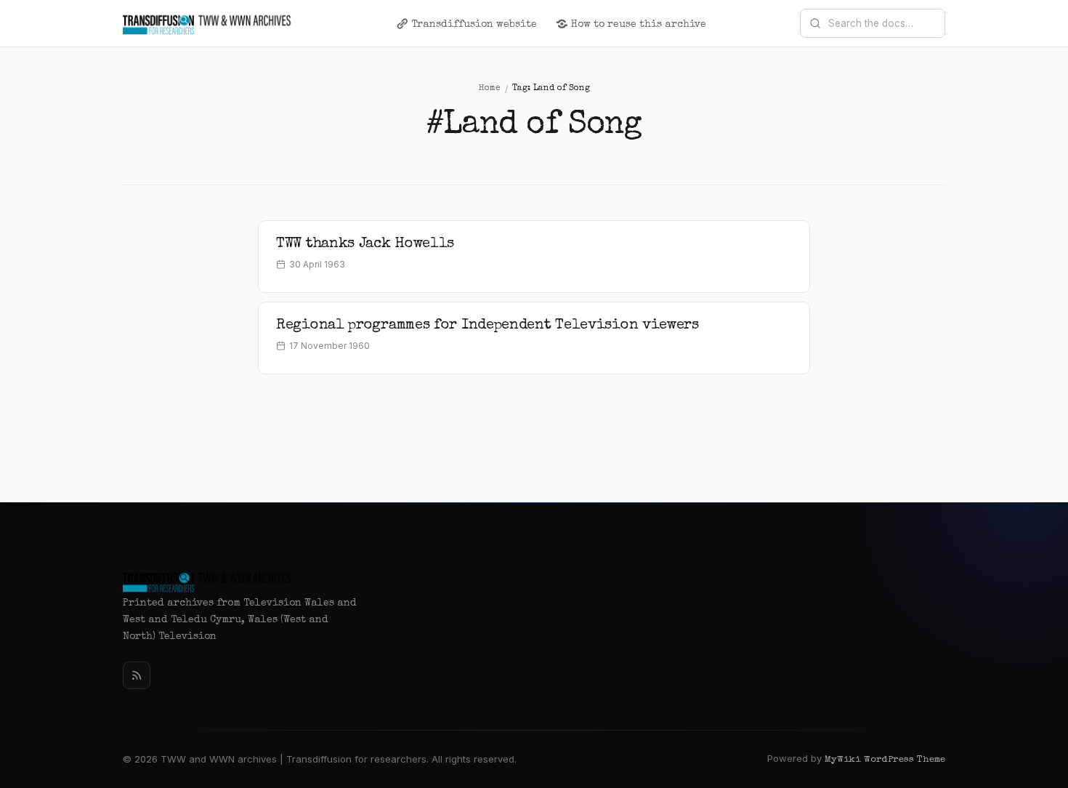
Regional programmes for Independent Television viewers (487, 325)
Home (490, 88)
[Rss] (136, 675)
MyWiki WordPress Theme (885, 760)
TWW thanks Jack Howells (365, 244)
